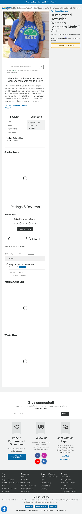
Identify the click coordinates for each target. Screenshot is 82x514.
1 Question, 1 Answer (57, 34)
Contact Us (25, 480)
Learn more (31, 254)
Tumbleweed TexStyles (59, 11)
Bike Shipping (46, 483)
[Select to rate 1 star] (16, 224)
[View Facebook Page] (37, 455)
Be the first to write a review (72, 34)
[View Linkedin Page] (44, 461)
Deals (4, 477)
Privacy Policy (66, 480)
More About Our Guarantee (16, 456)
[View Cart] (79, 8)
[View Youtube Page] (37, 461)
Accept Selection (41, 506)
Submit (64, 414)
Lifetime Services (27, 489)
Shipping (44, 489)
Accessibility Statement (69, 492)
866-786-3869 (65, 459)
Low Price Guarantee (28, 486)
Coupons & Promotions (10, 488)
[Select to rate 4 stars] (30, 224)
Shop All (8, 108)
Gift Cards (5, 491)
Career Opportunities (68, 489)
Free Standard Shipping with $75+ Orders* (41, 2)
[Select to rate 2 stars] (20, 224)
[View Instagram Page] (44, 455)
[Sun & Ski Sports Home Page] (7, 8)
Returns (43, 480)
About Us (64, 486)
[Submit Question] (42, 67)
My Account (25, 483)
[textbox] (25, 250)
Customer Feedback (68, 483)
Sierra (14, 70)
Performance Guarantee (49, 477)
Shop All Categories (8, 480)
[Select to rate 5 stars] (34, 224)
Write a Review (25, 229)
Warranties (25, 492)
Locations (24, 477)
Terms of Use (65, 477)
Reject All (53, 506)
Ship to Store (45, 486)
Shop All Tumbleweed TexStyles (16, 105)
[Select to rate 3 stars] (25, 224)
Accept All (29, 506)
